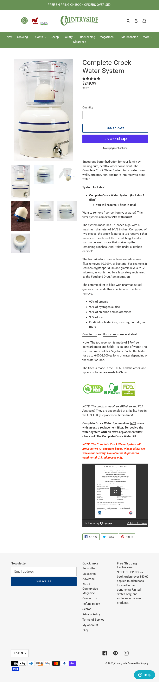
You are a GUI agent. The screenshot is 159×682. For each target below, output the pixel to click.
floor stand (110, 334)
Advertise (88, 579)
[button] (91, 78)
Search (86, 609)
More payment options (115, 148)
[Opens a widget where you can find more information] (144, 675)
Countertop (89, 334)
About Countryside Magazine (90, 589)
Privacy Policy (91, 614)
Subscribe (88, 568)
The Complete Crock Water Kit (116, 436)
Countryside (120, 663)
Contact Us (89, 598)
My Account (90, 625)
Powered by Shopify (138, 663)
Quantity (87, 107)
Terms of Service (93, 619)
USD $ (18, 653)
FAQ (85, 630)
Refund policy (91, 604)
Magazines (89, 573)
